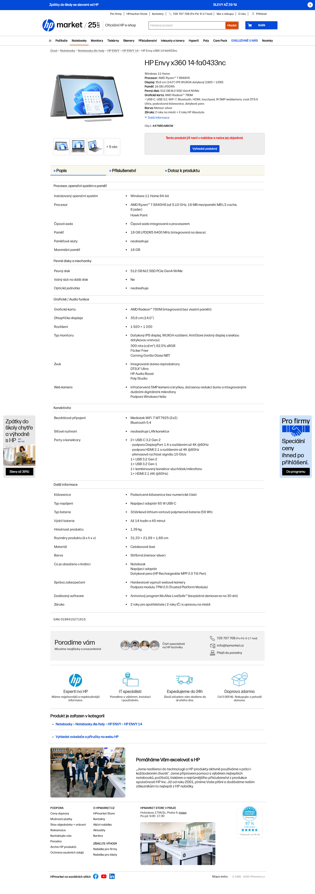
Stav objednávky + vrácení (68, 824)
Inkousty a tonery (172, 40)
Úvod (53, 51)
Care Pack (220, 40)
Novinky (267, 40)
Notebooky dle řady (91, 51)
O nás (242, 13)
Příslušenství (148, 40)
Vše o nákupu (225, 13)
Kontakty (158, 13)
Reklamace (58, 830)
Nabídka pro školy (105, 854)
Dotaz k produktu (182, 170)
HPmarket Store (136, 13)
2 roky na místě (165, 112)
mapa (182, 812)
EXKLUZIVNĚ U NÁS (244, 40)
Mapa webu (220, 876)
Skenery (128, 40)
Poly (206, 40)
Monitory (97, 40)
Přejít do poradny (229, 653)
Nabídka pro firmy (105, 849)
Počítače (62, 40)
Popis (60, 170)
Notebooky (79, 40)
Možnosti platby (61, 819)
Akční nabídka (102, 824)
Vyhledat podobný (204, 149)
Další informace (159, 117)
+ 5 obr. (112, 147)
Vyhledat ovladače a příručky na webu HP (87, 737)
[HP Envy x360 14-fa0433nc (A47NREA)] (86, 98)
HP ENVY (113, 51)
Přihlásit (261, 13)
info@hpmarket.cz (230, 645)
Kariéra (98, 836)
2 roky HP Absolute (191, 112)
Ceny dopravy (59, 813)
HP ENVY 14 (130, 51)
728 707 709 (226, 638)
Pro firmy (116, 13)
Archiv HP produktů (63, 847)
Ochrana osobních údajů (67, 852)
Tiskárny (113, 40)
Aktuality (99, 830)
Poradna (56, 841)
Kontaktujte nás (61, 836)
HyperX (194, 40)
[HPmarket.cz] (71, 26)
